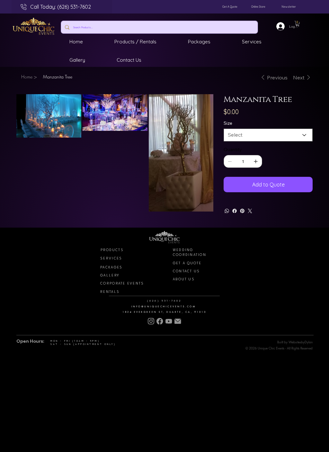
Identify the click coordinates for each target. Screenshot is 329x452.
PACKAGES (111, 267)
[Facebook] (234, 211)
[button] (297, 23)
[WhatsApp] (227, 211)
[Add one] (255, 161)
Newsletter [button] (288, 6)
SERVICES (111, 258)
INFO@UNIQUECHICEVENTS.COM (163, 306)
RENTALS (110, 292)
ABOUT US (184, 279)
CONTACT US (186, 271)
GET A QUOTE (187, 263)
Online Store (258, 6)
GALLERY (110, 275)
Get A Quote (229, 6)
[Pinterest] (242, 211)
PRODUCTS (112, 250)
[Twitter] (250, 211)
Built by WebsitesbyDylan (295, 341)
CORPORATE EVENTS (122, 283)
